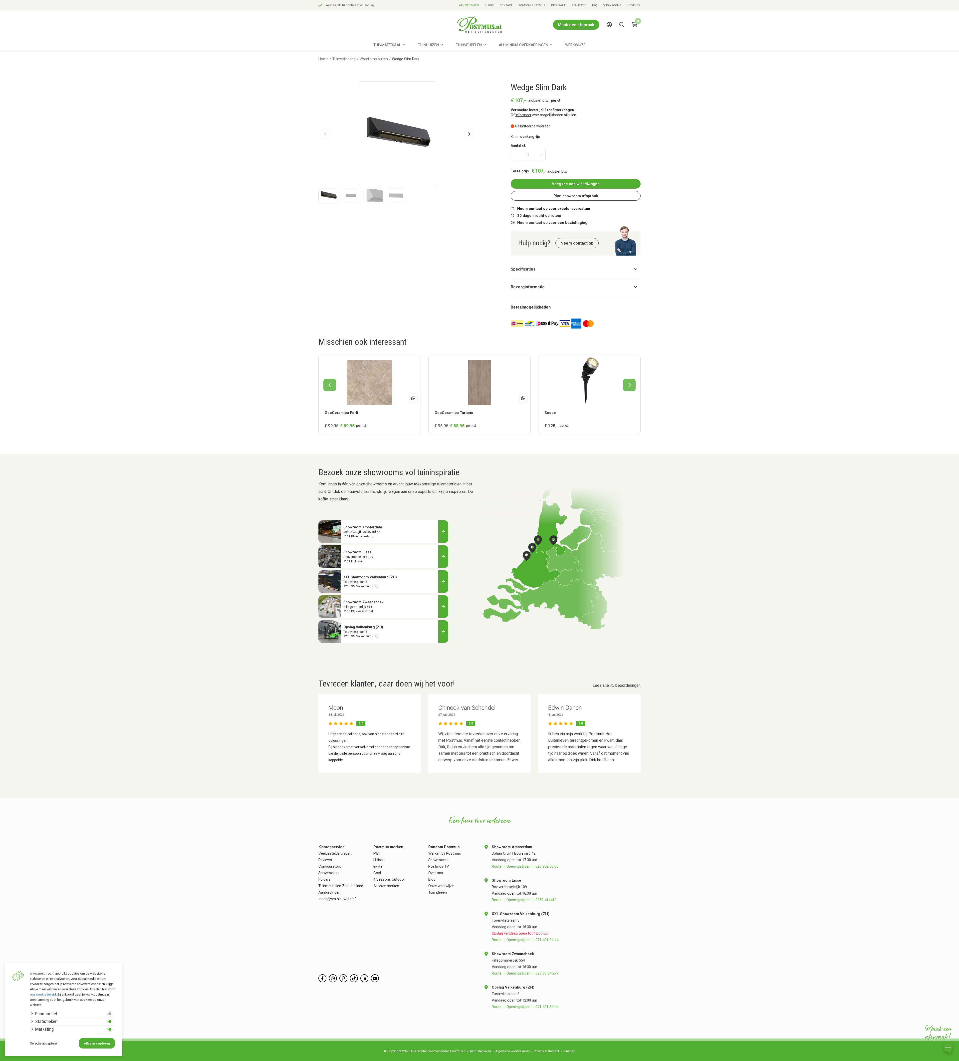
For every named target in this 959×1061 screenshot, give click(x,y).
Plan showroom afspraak (575, 196)
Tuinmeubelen (469, 45)
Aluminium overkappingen (523, 45)
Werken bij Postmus (444, 853)
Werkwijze (575, 45)
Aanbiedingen (469, 5)
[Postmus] (479, 24)
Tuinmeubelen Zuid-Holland (340, 886)
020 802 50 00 (546, 866)
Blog (432, 879)
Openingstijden (518, 866)
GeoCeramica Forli (341, 412)
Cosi (377, 873)
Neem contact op (577, 243)
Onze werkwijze (441, 886)
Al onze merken (386, 886)
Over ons (435, 873)
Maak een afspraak (576, 24)
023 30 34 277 (546, 973)
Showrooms (612, 5)
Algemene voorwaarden (512, 1051)
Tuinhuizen (428, 45)
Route (496, 866)
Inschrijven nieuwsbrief (337, 899)
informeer (523, 115)
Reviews (325, 860)
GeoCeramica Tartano (454, 412)
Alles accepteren (97, 1043)
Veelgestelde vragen (335, 853)
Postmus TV (438, 866)
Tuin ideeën (437, 892)
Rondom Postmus (531, 5)
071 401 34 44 (546, 940)
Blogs (489, 5)
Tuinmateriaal (387, 45)
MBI (376, 853)
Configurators (329, 866)
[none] (623, 36)
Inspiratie (558, 5)
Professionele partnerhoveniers (348, 5)
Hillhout (379, 860)
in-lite (377, 866)
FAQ (594, 5)
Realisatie (579, 5)
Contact (506, 5)
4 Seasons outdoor (389, 879)
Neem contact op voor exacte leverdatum (553, 208)
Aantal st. (518, 145)
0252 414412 (545, 900)
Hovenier (634, 5)
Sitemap (569, 1051)
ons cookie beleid (43, 994)
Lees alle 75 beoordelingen (617, 685)
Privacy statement (546, 1051)
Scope (550, 412)
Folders (324, 879)
